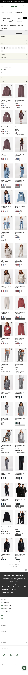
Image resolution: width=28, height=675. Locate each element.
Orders (3, 625)
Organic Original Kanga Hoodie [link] (5, 127)
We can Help (5, 631)
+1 (23, 450)
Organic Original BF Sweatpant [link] (5, 233)
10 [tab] (10, 413)
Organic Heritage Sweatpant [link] (18, 527)
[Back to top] (25, 570)
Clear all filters (19, 21)
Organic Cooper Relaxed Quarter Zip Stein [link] (6, 101)
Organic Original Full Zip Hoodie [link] (20, 500)
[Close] (1, 326)
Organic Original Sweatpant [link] (4, 365)
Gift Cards (5, 618)
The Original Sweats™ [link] (19, 12)
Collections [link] (9, 12)
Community (4, 642)
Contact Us (4, 648)
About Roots (5, 637)
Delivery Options (7, 608)
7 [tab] (23, 122)
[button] (14, 6)
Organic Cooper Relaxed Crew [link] (20, 419)
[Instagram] (4, 655)
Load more (14, 566)
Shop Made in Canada (8, 611)
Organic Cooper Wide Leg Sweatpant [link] (19, 101)
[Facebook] (11, 655)
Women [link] (2, 12)
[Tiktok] (24, 655)
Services (3, 599)
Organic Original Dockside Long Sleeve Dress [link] (19, 128)
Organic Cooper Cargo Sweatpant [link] (19, 155)
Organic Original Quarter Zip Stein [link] (6, 446)
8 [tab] (24, 359)
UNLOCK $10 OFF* (1, 332)
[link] (20, 6)
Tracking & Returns (7, 605)
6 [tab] (9, 95)
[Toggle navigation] (2, 6)
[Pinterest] (17, 655)
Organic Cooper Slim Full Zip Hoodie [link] (6, 155)
